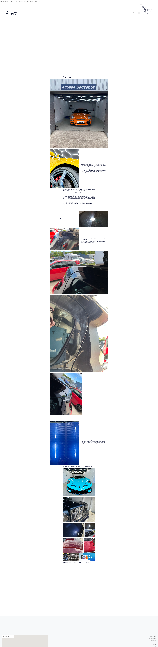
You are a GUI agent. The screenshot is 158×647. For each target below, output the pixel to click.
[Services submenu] (145, 12)
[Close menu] (141, 4)
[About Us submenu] (145, 7)
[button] (73, 530)
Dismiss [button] (38, 1)
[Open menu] (139, 13)
